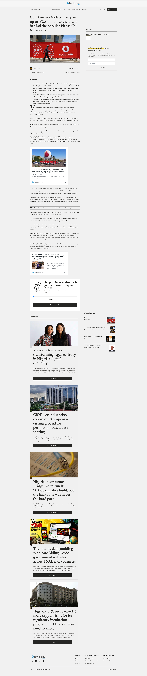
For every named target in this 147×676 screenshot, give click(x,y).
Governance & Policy (75, 72)
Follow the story (51, 379)
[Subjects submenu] (65, 9)
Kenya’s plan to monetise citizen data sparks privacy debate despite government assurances (58, 207)
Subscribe (110, 10)
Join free (102, 67)
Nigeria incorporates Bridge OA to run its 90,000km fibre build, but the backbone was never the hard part (53, 490)
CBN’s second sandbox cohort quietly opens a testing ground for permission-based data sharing (51, 423)
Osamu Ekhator (36, 68)
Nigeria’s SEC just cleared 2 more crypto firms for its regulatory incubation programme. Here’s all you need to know (54, 620)
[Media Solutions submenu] (87, 9)
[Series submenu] (70, 9)
